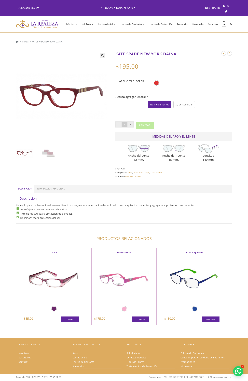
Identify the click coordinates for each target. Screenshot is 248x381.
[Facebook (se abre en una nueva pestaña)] (224, 6)
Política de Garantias (192, 353)
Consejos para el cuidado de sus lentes (203, 357)
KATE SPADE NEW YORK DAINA (47, 41)
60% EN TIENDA (133, 176)
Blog (207, 8)
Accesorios (79, 366)
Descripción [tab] (25, 188)
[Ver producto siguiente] (229, 53)
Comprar (144, 125)
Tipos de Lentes (135, 361)
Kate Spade (156, 172)
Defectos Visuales (136, 357)
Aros (130, 172)
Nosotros (24, 353)
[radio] (156, 82)
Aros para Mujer (141, 172)
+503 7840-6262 (196, 377)
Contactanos (155, 377)
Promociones (188, 361)
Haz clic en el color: (131, 81)
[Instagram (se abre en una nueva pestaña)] (228, 6)
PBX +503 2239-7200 (173, 377)
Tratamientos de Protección (142, 366)
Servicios (216, 8)
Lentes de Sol (80, 357)
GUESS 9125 (124, 252)
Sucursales (25, 357)
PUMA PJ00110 (194, 252)
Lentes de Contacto (83, 361)
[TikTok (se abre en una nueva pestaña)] (226, 11)
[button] (102, 55)
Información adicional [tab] (51, 188)
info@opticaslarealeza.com (219, 377)
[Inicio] (17, 41)
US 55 (53, 252)
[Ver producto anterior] (223, 53)
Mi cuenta (186, 366)
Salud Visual (133, 353)
